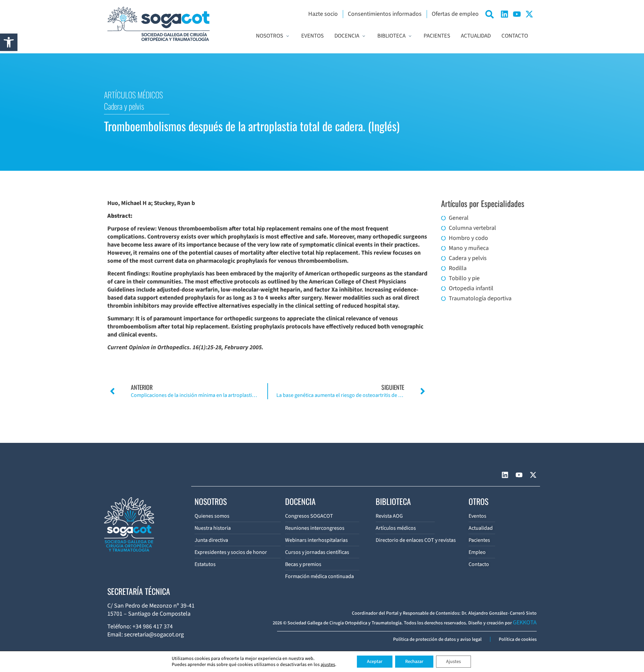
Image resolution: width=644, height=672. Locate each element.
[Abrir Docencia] (364, 36)
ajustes (328, 665)
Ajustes (453, 661)
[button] (8, 42)
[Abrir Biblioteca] (410, 36)
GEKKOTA (525, 622)
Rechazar (414, 661)
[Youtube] (517, 14)
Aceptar (374, 661)
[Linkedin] (504, 14)
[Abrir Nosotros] (287, 36)
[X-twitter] (529, 14)
